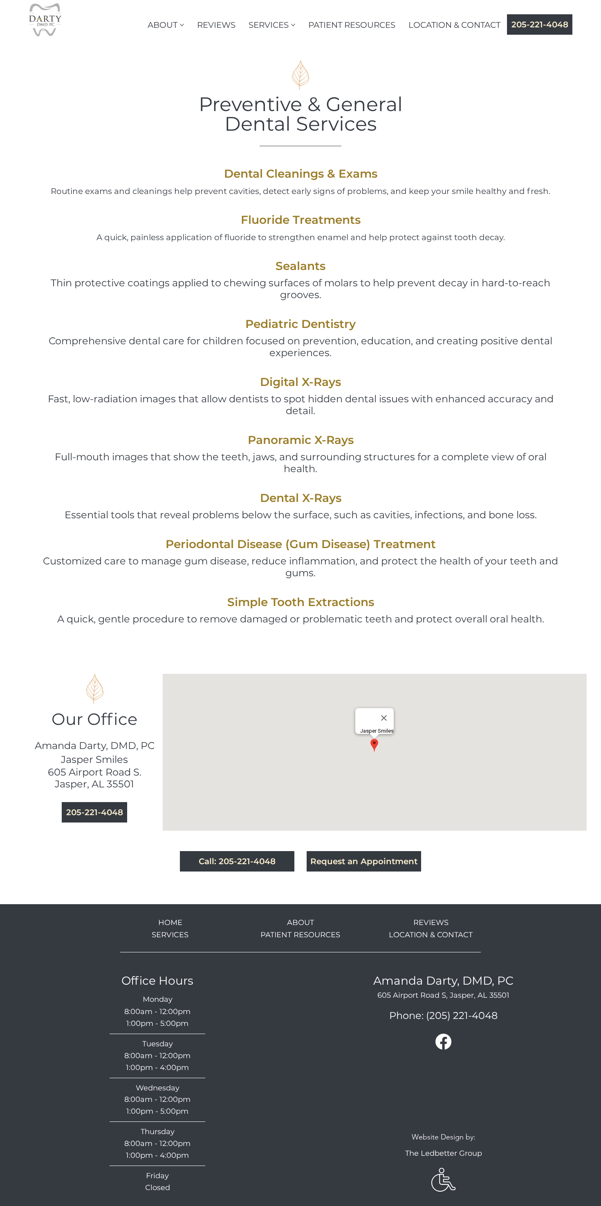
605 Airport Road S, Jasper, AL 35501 (443, 995)
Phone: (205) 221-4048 (443, 1015)
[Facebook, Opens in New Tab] (443, 1042)
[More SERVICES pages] (293, 25)
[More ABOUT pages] (182, 25)
